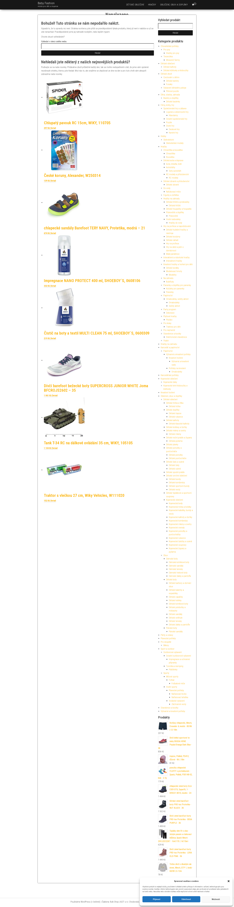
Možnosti (216, 899)
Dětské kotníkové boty (178, 604)
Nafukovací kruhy (179, 694)
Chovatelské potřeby (170, 46)
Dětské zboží (166, 74)
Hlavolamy (173, 115)
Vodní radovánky (173, 219)
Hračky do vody (175, 223)
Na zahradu (168, 278)
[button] (228, 881)
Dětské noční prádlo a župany (179, 437)
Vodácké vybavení (177, 701)
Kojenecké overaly (177, 527)
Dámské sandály (176, 565)
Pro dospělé (166, 642)
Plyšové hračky (170, 316)
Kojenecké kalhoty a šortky (180, 517)
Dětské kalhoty (169, 67)
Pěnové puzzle (172, 91)
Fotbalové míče (178, 683)
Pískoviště (173, 216)
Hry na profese (172, 243)
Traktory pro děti (173, 326)
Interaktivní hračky (174, 261)
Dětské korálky (172, 268)
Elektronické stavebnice (176, 337)
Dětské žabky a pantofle (179, 624)
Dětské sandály (175, 614)
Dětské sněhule (175, 617)
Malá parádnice (172, 254)
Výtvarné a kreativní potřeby (178, 354)
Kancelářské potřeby (170, 375)
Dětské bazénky (173, 101)
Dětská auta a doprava (173, 160)
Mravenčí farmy (173, 60)
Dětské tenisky (175, 621)
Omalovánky (174, 302)
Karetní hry (173, 132)
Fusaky (169, 84)
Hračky (152, 4)
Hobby (163, 136)
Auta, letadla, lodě (174, 164)
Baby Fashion (46, 3)
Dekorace (170, 313)
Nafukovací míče (173, 191)
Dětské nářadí (172, 240)
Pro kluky (167, 323)
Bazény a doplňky (170, 98)
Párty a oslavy (167, 635)
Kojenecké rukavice (177, 538)
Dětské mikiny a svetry (176, 430)
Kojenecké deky (170, 382)
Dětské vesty (174, 489)
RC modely (173, 177)
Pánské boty (171, 628)
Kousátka (170, 157)
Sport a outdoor (167, 649)
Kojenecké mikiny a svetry (180, 524)
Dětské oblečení (135, 4)
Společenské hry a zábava (174, 108)
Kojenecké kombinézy (178, 520)
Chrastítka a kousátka (173, 150)
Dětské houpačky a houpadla (178, 209)
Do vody (166, 188)
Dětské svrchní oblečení (176, 475)
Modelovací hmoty (174, 271)
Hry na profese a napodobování (177, 226)
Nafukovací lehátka (180, 697)
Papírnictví (168, 295)
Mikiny (166, 645)
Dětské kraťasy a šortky (176, 427)
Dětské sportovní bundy (179, 486)
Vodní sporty (171, 687)
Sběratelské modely (174, 143)
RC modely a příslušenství (177, 174)
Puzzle (169, 122)
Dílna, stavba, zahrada (170, 94)
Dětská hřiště (175, 205)
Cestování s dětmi (171, 77)
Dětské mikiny (175, 434)
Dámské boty (172, 558)
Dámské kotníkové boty (179, 562)
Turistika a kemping (174, 666)
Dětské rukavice (176, 416)
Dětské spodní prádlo (175, 472)
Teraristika (168, 56)
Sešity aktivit (174, 306)
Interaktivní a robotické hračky (176, 257)
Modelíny (172, 275)
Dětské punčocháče (177, 458)
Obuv (165, 555)
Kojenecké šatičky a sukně (180, 541)
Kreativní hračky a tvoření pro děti (178, 264)
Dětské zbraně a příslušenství (176, 181)
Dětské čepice (175, 413)
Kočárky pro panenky (175, 288)
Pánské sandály (176, 631)
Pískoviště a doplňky (175, 212)
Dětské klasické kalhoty (179, 423)
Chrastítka (170, 153)
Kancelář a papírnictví (170, 347)
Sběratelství (168, 139)
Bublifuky (170, 281)
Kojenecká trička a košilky (180, 507)
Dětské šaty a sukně (175, 462)
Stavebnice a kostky (172, 333)
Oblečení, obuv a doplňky (174, 4)
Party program (169, 309)
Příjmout (156, 899)
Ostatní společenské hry (176, 119)
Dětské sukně (175, 468)
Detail (53, 128)
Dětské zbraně (172, 184)
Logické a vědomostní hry (177, 112)
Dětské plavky (172, 444)
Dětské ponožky (176, 455)
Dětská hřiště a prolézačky (177, 202)
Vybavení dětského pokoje (174, 87)
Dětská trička (174, 406)
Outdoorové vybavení (172, 652)
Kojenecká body (176, 503)
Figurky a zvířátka (171, 195)
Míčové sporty (172, 676)
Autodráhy (170, 167)
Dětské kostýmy (173, 236)
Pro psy (166, 49)
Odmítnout (186, 899)
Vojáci (166, 340)
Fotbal (171, 680)
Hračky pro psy (172, 53)
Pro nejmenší (169, 330)
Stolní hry (170, 126)
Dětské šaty (174, 465)
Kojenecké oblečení (169, 378)
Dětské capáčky (176, 597)
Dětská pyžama (175, 441)
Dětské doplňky (172, 410)
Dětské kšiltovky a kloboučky (175, 70)
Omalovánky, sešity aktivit (177, 299)
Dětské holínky (175, 600)
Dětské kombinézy (177, 482)
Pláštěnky (173, 669)
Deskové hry (174, 129)
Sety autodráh (175, 171)
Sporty (166, 673)
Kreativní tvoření (176, 358)
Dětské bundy (175, 479)
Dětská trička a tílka (174, 403)
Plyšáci (169, 319)
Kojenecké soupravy (177, 545)
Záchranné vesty (179, 704)
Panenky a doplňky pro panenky (177, 285)
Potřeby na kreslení (177, 368)
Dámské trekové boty (178, 572)
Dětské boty (171, 579)
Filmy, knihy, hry (167, 105)
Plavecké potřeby (168, 638)
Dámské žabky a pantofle (180, 576)
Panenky (170, 292)
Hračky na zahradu (171, 198)
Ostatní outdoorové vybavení (178, 655)
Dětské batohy (172, 81)
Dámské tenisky (176, 569)
